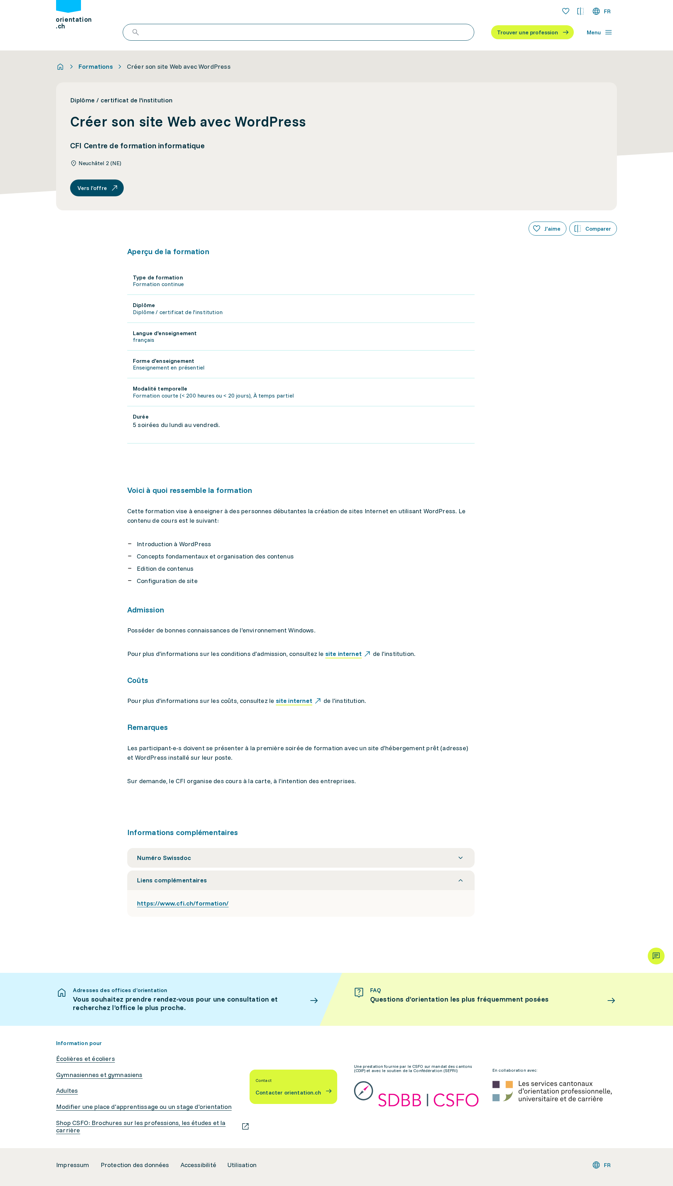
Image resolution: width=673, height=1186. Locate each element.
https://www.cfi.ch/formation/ (183, 903)
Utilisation (242, 1165)
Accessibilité (198, 1165)
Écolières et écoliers (85, 1059)
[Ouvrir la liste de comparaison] (580, 11)
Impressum (72, 1165)
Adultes (67, 1090)
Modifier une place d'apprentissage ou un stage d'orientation (144, 1107)
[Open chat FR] (656, 956)
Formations (96, 66)
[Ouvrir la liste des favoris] (566, 11)
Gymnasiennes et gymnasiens (99, 1075)
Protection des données (135, 1165)
